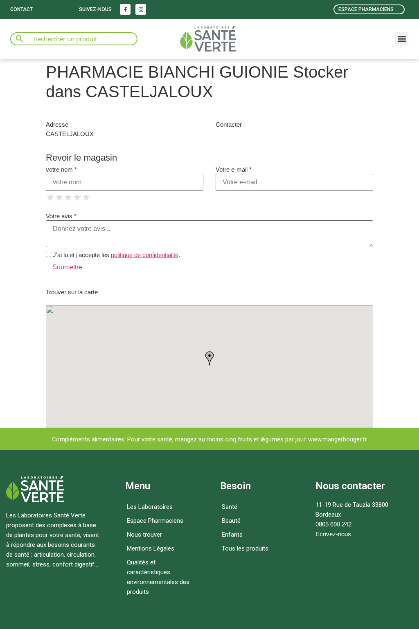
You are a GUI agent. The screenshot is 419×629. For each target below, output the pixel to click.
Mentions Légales (150, 548)
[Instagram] (140, 9)
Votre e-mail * (234, 169)
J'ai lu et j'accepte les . (115, 255)
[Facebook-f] (125, 9)
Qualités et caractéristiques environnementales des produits (158, 577)
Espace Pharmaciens (155, 520)
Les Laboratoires (150, 506)
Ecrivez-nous (333, 534)
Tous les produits (245, 548)
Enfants (232, 534)
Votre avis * (61, 216)
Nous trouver (144, 534)
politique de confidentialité (144, 254)
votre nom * (61, 169)
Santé (229, 506)
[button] (401, 38)
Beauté (231, 520)
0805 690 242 (333, 524)
